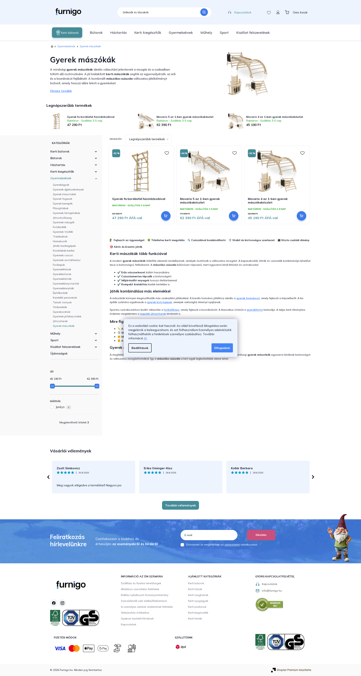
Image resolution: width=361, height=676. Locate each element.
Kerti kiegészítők (62, 171)
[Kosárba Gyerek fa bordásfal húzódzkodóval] (166, 216)
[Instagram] (62, 603)
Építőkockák (60, 293)
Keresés (204, 12)
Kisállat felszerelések (65, 347)
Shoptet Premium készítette (294, 669)
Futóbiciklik (59, 227)
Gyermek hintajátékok (66, 213)
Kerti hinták (195, 618)
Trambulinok (60, 236)
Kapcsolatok (242, 12)
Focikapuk (59, 264)
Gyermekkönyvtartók (66, 283)
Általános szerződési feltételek (140, 589)
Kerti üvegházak (198, 595)
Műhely (55, 333)
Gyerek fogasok (62, 198)
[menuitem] (67, 32)
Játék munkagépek (64, 246)
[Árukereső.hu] (269, 604)
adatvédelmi (232, 544)
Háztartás (57, 165)
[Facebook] (54, 603)
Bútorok (56, 158)
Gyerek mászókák (63, 326)
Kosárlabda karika (63, 250)
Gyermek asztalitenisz (67, 260)
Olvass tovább (61, 91)
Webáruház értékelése (135, 612)
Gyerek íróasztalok (64, 194)
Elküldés (261, 535)
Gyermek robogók (63, 222)
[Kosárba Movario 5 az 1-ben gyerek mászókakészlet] (233, 216)
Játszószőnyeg (62, 217)
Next (313, 477)
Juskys (62, 407)
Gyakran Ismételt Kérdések (137, 618)
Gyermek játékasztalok (67, 316)
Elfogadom (222, 348)
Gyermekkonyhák (63, 288)
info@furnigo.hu (272, 590)
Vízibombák (60, 307)
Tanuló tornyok (62, 302)
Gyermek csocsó (63, 255)
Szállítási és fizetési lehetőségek (141, 583)
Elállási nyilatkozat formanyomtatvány (144, 595)
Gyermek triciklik (63, 231)
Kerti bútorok (59, 151)
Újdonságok (58, 353)
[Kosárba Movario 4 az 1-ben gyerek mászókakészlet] (301, 216)
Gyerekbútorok (62, 274)
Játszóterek (60, 321)
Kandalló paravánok (65, 297)
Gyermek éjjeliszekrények (68, 189)
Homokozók (60, 241)
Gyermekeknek (60, 178)
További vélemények (180, 505)
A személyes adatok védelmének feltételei (147, 606)
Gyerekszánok (61, 312)
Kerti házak (195, 589)
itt (145, 338)
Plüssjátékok (60, 208)
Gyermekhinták (62, 279)
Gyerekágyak (61, 184)
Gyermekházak (62, 269)
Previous (48, 477)
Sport (54, 340)
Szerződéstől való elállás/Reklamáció (144, 601)
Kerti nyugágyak (198, 601)
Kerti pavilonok (197, 606)
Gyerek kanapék (63, 203)
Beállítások (140, 348)
